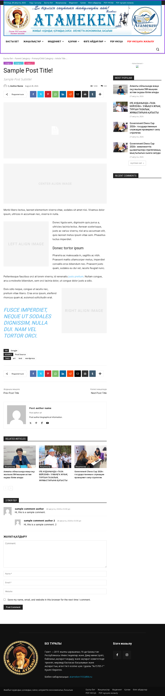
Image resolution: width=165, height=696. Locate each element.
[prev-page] (6, 488)
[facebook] (42, 422)
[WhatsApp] (55, 94)
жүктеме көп (136, 163)
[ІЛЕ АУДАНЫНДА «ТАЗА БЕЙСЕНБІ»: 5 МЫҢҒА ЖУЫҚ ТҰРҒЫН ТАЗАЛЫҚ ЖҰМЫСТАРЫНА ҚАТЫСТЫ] (55, 456)
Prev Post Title (11, 393)
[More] (100, 94)
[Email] (77, 94)
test (20, 358)
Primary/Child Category (42, 58)
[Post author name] (16, 415)
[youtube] (47, 422)
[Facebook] (33, 94)
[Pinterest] (48, 94)
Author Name (16, 86)
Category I (8, 63)
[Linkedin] (63, 94)
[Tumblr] (92, 94)
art (14, 358)
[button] (157, 49)
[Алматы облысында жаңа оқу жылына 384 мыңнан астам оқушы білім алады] (20, 456)
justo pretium (75, 276)
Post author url (35, 413)
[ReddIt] (70, 94)
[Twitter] (40, 94)
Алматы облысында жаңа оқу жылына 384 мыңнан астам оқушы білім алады (19, 474)
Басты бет (8, 58)
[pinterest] (36, 422)
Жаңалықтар (10, 466)
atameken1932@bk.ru (80, 676)
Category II (19, 63)
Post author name (40, 408)
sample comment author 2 (39, 520)
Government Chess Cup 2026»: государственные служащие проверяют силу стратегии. (89, 474)
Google (14, 350)
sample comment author (29, 508)
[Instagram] (127, 655)
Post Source (20, 354)
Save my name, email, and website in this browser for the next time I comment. (49, 599)
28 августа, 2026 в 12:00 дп (58, 509)
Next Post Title (99, 393)
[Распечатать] (85, 94)
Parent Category (22, 58)
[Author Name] (6, 86)
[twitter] (30, 422)
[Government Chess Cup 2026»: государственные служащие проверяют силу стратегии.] (90, 456)
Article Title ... (61, 58)
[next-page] (11, 488)
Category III (29, 63)
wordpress (30, 358)
